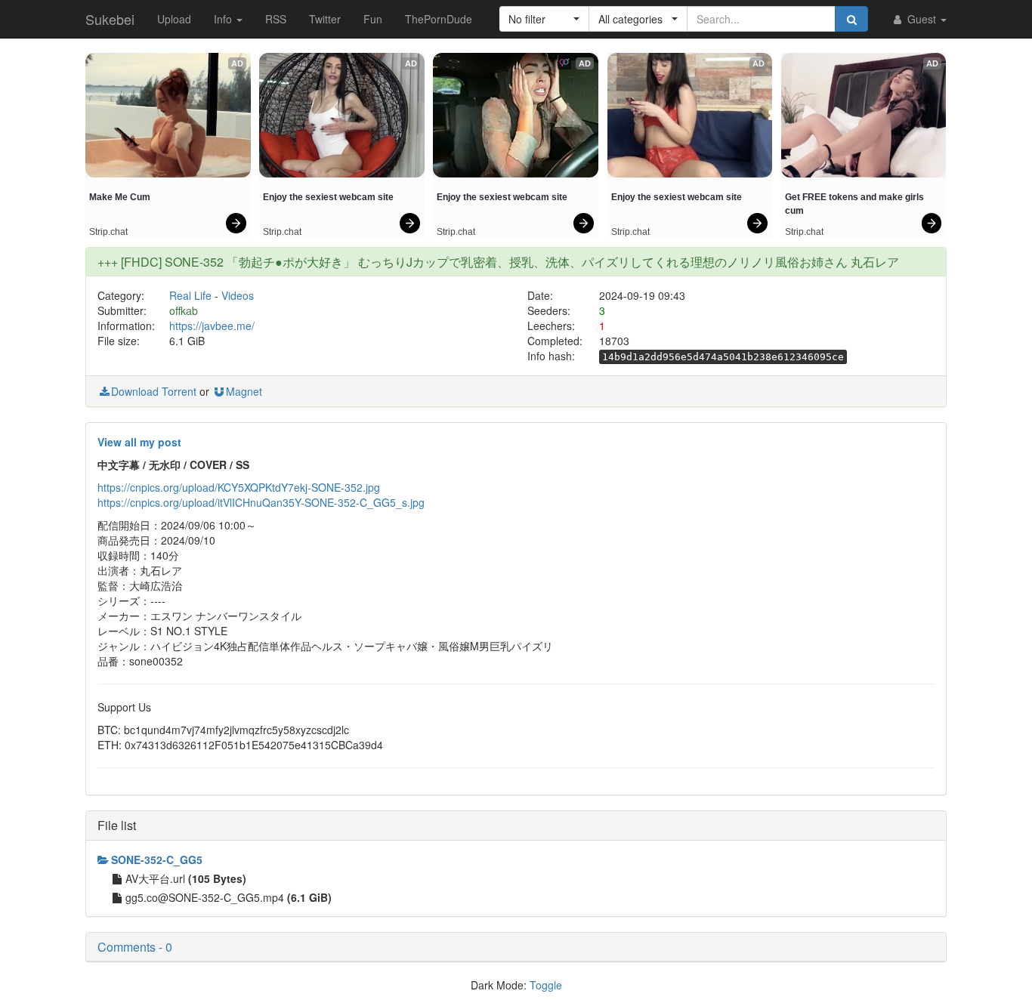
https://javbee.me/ (212, 325)
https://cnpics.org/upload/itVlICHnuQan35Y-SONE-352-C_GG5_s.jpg (261, 502)
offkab (183, 310)
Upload (174, 18)
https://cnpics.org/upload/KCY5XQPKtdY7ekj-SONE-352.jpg (238, 487)
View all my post (139, 441)
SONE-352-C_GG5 (156, 859)
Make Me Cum (119, 197)
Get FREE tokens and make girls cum (855, 204)
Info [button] (224, 18)
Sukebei (109, 19)
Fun (372, 18)
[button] (544, 19)
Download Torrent (153, 391)
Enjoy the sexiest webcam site (328, 197)
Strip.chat (108, 232)
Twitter (325, 18)
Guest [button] (921, 18)
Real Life (190, 295)
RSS (275, 18)
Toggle (546, 984)
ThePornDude (438, 18)
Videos (237, 295)
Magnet (244, 391)
